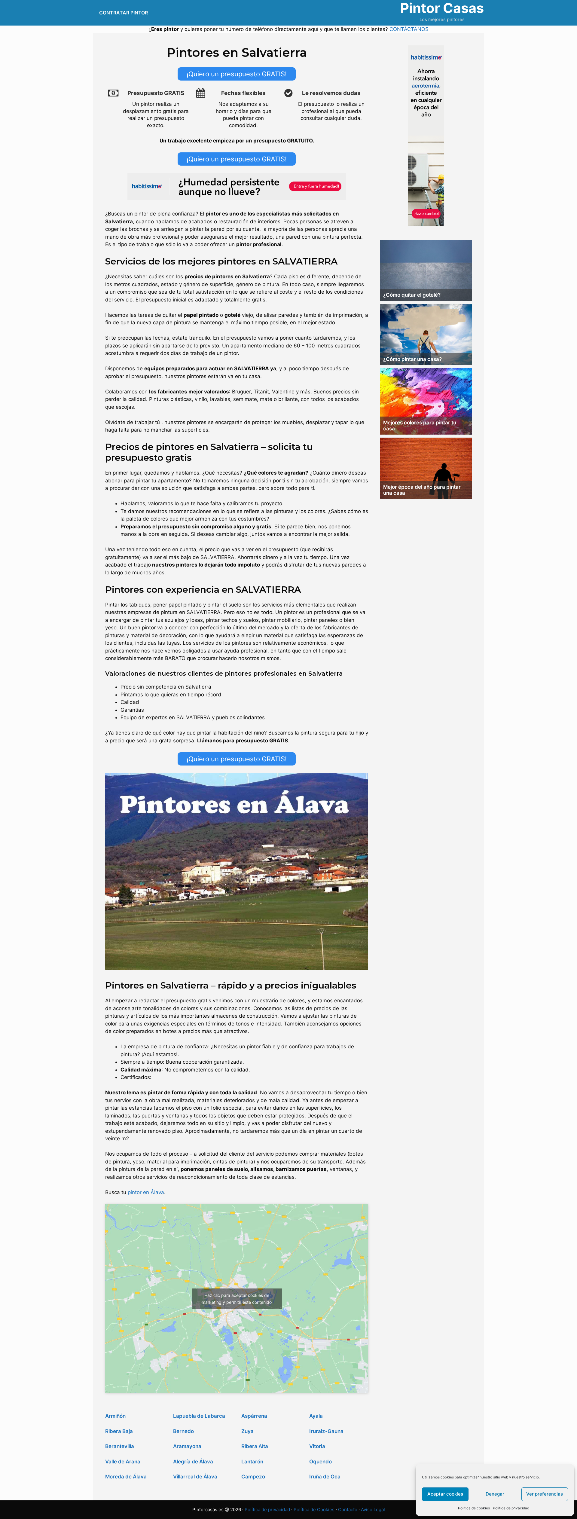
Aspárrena (254, 1416)
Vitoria (317, 1446)
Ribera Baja (119, 1431)
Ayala (316, 1416)
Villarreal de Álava (195, 1477)
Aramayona (187, 1446)
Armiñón (115, 1416)
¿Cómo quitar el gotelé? (412, 295)
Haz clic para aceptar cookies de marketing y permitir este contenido (237, 1299)
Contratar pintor (123, 13)
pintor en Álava (146, 1192)
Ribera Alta (254, 1446)
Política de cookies (474, 1508)
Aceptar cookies (445, 1494)
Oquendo (320, 1462)
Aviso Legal (373, 1509)
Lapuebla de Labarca (199, 1416)
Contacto (347, 1509)
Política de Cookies (314, 1509)
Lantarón (252, 1462)
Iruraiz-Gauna (326, 1431)
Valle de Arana (122, 1462)
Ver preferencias (544, 1494)
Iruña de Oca (324, 1477)
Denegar (495, 1494)
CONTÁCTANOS (409, 29)
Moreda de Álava (126, 1477)
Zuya (247, 1431)
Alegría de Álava (193, 1462)
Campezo (253, 1477)
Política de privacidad (511, 1508)
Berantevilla (119, 1446)
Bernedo (183, 1431)
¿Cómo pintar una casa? (412, 359)
